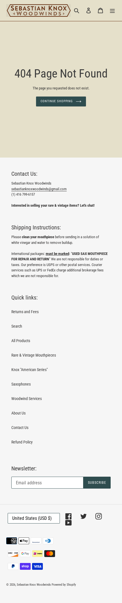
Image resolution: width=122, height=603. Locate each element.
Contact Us (19, 427)
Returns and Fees (25, 311)
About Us (18, 413)
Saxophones (21, 384)
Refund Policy (22, 442)
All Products (20, 340)
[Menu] (112, 10)
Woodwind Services (26, 398)
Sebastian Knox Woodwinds (34, 585)
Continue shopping (57, 101)
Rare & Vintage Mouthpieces (33, 355)
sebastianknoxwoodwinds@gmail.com (39, 189)
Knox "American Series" (29, 369)
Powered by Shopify (64, 585)
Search (16, 326)
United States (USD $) (32, 518)
